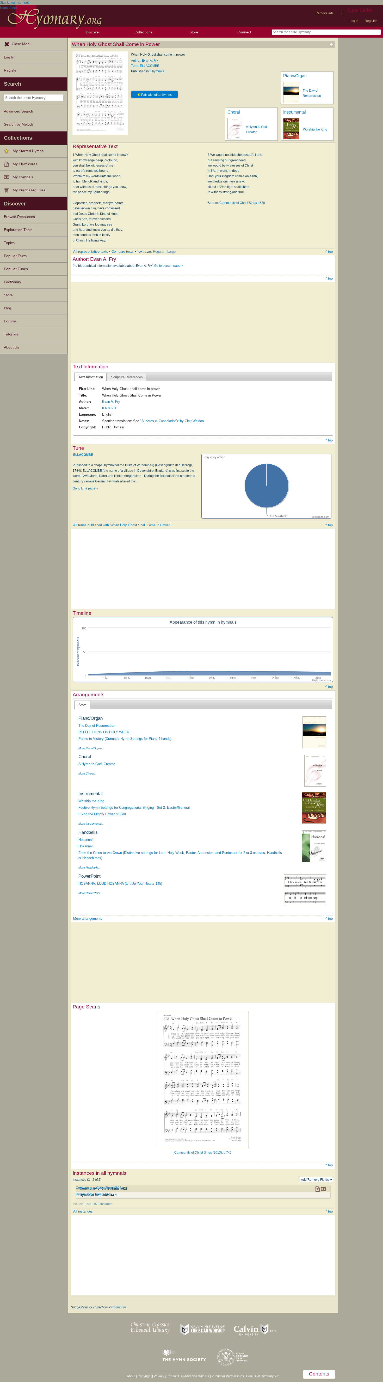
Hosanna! (85, 840)
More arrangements (87, 918)
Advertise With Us (196, 1376)
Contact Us (174, 1376)
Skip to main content (14, 2)
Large (171, 251)
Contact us (118, 1307)
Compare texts (123, 251)
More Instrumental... (91, 823)
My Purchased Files (29, 190)
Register (371, 21)
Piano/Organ (295, 76)
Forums (10, 321)
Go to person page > (168, 266)
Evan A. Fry (111, 402)
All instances (83, 1211)
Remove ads (324, 13)
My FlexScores (25, 164)
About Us (11, 347)
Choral (233, 112)
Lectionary (12, 282)
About (131, 1376)
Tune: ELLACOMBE (145, 66)
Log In (9, 57)
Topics (9, 243)
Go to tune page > (85, 488)
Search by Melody (19, 124)
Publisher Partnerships (228, 1376)
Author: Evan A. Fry (144, 60)
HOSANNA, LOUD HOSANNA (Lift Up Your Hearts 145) (120, 883)
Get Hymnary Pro (267, 1376)
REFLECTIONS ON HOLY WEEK (103, 732)
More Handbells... (89, 867)
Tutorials (11, 334)
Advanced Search (18, 111)
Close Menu (22, 44)
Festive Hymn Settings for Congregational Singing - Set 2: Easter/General (134, 808)
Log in (354, 21)
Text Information (90, 377)
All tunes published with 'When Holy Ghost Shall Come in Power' (121, 525)
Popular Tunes (16, 269)
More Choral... (87, 773)
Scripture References (127, 377)
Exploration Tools (18, 230)
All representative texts (90, 251)
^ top (329, 251)
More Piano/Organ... (91, 748)
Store (193, 32)
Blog (7, 308)
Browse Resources (19, 217)
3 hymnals (157, 71)
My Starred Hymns (28, 151)
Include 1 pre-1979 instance (92, 1204)
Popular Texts (15, 256)
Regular (158, 251)
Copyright (144, 1376)
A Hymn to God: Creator (96, 764)
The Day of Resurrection (96, 726)
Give (249, 1376)
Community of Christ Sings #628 (242, 203)
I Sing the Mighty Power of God (102, 814)
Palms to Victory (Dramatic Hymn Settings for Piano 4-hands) (124, 739)
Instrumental (294, 112)
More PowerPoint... (90, 893)
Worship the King (315, 129)
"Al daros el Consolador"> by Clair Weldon (172, 421)
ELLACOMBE (83, 455)
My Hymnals (23, 177)
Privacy (159, 1376)
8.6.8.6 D (109, 408)
